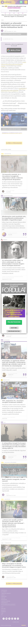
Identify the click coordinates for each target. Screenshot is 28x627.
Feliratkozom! (14, 322)
